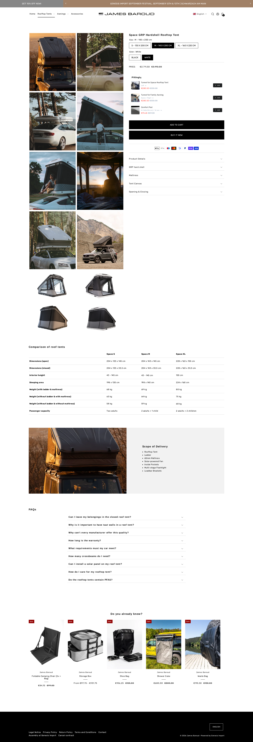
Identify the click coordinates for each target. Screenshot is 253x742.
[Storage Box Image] (85, 644)
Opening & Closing (138, 192)
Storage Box (85, 676)
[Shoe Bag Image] (124, 644)
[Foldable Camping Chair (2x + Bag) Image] (46, 644)
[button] (200, 14)
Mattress (133, 175)
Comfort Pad (146, 107)
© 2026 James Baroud (189, 736)
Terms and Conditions (85, 732)
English (216, 727)
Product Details (137, 159)
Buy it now (177, 135)
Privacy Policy (50, 732)
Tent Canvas (135, 183)
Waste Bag (203, 676)
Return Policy (66, 732)
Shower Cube (163, 676)
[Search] (213, 14)
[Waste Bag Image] (202, 644)
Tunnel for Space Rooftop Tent (154, 82)
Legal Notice (35, 732)
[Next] (250, 3)
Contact (102, 732)
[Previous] (66, 3)
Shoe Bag (124, 676)
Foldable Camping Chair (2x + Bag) (46, 677)
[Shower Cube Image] (163, 644)
